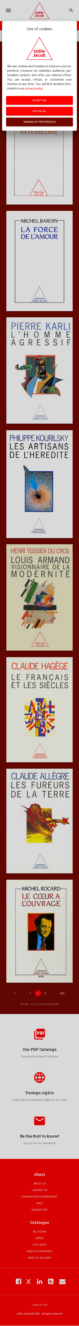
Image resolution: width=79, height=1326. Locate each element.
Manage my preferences (40, 121)
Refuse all (40, 111)
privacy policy (34, 88)
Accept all (39, 100)
